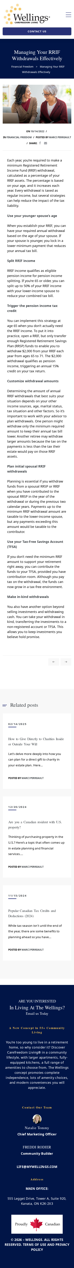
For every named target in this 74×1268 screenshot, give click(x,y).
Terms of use (34, 1244)
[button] (37, 31)
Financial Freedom (19, 137)
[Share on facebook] (40, 143)
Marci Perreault (60, 137)
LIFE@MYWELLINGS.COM (37, 1166)
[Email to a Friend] (45, 143)
